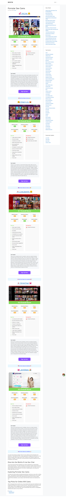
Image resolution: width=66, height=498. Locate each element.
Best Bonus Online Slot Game (51, 27)
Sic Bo (47, 115)
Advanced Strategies (49, 54)
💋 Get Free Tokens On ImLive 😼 (24, 98)
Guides (47, 83)
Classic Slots (48, 72)
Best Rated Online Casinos (50, 20)
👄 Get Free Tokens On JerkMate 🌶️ (24, 451)
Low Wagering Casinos (50, 97)
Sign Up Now (24, 91)
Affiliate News (48, 55)
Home (55, 2)
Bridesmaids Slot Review (50, 42)
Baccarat (47, 60)
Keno (46, 89)
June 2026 (47, 139)
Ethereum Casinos (49, 80)
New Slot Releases (49, 100)
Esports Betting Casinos (50, 78)
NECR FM (10, 2)
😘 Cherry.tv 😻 (24, 102)
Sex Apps (47, 109)
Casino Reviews (48, 71)
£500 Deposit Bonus (49, 23)
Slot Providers (48, 117)
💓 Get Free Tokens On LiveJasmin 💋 (24, 279)
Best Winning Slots (49, 13)
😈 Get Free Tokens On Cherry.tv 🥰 (24, 187)
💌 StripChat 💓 (24, 283)
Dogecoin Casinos (49, 77)
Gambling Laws (48, 81)
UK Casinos (48, 123)
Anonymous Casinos (49, 57)
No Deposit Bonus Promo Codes (51, 41)
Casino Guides (48, 66)
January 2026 (48, 142)
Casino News (48, 69)
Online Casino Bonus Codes (51, 44)
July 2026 (47, 137)
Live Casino (48, 94)
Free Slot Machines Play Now (51, 38)
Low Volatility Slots (49, 95)
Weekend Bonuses (49, 129)
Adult (47, 52)
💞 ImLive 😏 (24, 13)
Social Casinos (48, 118)
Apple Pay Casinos (49, 58)
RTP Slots (47, 106)
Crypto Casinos (48, 74)
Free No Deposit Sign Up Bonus (51, 36)
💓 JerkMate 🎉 (24, 370)
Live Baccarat (48, 92)
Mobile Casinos (48, 98)
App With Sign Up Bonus (50, 33)
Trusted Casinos (48, 121)
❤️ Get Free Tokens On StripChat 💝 (24, 365)
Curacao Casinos (49, 75)
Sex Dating (47, 112)
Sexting (47, 114)
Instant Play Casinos (49, 88)
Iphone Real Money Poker (50, 16)
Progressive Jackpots (49, 103)
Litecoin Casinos (48, 91)
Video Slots (48, 124)
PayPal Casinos (48, 101)
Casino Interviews (49, 68)
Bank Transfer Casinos (50, 61)
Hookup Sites (48, 86)
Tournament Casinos (49, 120)
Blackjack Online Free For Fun (51, 39)
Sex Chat (47, 111)
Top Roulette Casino (49, 14)
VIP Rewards (48, 126)
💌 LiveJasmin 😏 (24, 191)
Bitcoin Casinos (48, 63)
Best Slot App (48, 35)
